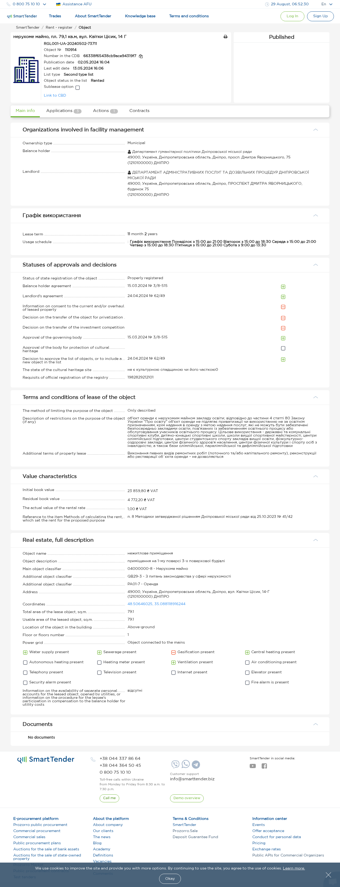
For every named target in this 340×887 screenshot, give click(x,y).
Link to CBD (55, 95)
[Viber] (175, 766)
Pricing (258, 843)
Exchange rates (266, 849)
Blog (97, 843)
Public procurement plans (37, 843)
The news (101, 837)
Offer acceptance (268, 831)
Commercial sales (29, 837)
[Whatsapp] (185, 767)
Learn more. (294, 868)
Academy (101, 849)
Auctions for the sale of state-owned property (47, 857)
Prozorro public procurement (40, 824)
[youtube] (253, 767)
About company (108, 824)
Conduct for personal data (276, 837)
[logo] (46, 759)
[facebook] (264, 767)
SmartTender (184, 824)
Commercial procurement (37, 831)
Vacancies (102, 861)
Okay (170, 878)
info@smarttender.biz (192, 779)
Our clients (103, 831)
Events (258, 824)
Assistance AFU (77, 4)
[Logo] (22, 16)
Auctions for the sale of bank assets (46, 849)
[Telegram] (195, 766)
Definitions (103, 855)
